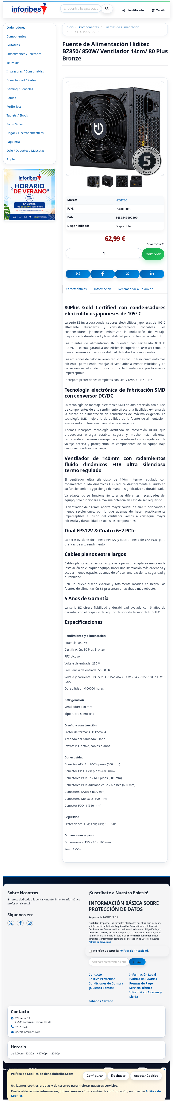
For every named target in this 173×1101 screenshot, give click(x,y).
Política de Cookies (143, 979)
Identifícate (134, 10)
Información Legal (142, 974)
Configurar (94, 1075)
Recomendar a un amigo (135, 289)
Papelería (13, 142)
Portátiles (13, 45)
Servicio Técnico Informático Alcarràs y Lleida (145, 992)
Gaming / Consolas (20, 89)
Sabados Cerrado (101, 1001)
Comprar (153, 254)
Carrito (160, 10)
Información (102, 289)
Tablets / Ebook (17, 115)
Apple (11, 159)
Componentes (16, 36)
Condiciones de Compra (106, 983)
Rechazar (118, 1075)
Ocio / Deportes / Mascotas (26, 151)
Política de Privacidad (100, 941)
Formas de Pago (141, 983)
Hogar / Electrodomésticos (25, 133)
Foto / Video (15, 124)
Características (76, 289)
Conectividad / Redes (21, 80)
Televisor (13, 63)
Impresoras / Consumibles (25, 71)
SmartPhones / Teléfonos (24, 54)
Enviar (137, 962)
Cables (11, 98)
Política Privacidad (102, 979)
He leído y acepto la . (121, 950)
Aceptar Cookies (146, 1075)
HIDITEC (121, 200)
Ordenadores (16, 27)
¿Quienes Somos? (101, 988)
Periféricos (14, 106)
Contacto (95, 974)
